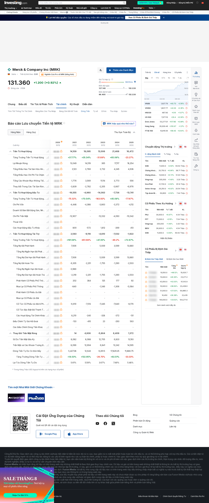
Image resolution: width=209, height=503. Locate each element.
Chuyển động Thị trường (158, 146)
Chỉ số (156, 72)
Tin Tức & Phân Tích (41, 104)
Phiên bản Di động (141, 420)
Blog (135, 415)
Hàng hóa (167, 72)
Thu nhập (114, 111)
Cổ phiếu (178, 72)
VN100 (148, 108)
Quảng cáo (174, 420)
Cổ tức (103, 111)
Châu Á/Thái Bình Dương (150, 12)
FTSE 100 (149, 131)
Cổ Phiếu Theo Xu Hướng (159, 203)
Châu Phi (165, 12)
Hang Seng (149, 126)
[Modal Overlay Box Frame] (27, 485)
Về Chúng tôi (175, 415)
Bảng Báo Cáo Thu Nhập (46, 111)
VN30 (147, 103)
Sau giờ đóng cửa (100, 12)
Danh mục (137, 426)
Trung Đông (133, 12)
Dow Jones (150, 122)
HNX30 (148, 113)
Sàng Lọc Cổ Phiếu (122, 8)
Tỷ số (95, 111)
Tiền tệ (148, 72)
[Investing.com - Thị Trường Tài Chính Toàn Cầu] (16, 3)
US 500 (148, 117)
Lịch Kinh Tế (106, 8)
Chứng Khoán (12, 12)
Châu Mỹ (113, 12)
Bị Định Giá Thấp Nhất (154, 259)
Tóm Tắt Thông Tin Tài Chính (20, 111)
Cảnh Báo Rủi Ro (197, 496)
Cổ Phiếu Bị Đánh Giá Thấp (182, 12)
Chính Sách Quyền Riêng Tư (174, 496)
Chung (11, 104)
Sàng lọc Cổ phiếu (29, 12)
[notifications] (197, 2)
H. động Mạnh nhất (152, 154)
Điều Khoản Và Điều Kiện (148, 496)
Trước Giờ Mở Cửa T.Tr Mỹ (80, 12)
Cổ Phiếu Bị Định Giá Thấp (156, 251)
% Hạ (176, 154)
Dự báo (124, 111)
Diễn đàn (87, 104)
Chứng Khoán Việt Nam (48, 12)
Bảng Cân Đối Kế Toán (68, 111)
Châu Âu (122, 12)
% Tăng (167, 154)
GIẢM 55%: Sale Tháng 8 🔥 (150, 3)
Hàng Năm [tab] (15, 132)
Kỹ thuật (74, 104)
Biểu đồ (23, 104)
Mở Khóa (129, 82)
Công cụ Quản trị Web (143, 432)
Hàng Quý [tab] (31, 132)
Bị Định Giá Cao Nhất (174, 259)
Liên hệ (172, 426)
